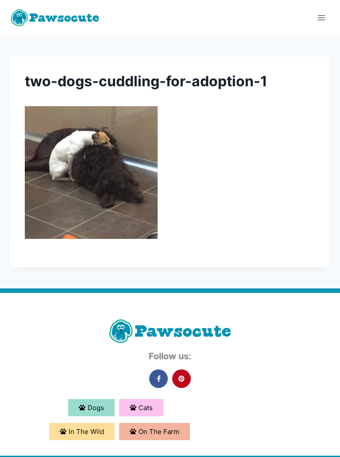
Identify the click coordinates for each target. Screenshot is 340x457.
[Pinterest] (181, 378)
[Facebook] (158, 378)
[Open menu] (321, 17)
